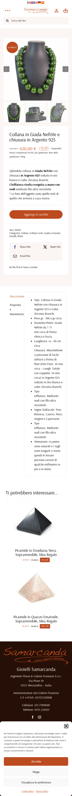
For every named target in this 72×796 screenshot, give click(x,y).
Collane (24, 233)
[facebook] (32, 717)
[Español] (43, 2)
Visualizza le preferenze (36, 782)
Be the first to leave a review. (23, 267)
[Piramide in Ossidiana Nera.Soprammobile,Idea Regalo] (36, 499)
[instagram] (39, 717)
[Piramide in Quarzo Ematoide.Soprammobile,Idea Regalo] (36, 565)
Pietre (20, 236)
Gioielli (12, 236)
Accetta (36, 761)
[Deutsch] (39, 2)
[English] (32, 2)
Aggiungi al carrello (36, 214)
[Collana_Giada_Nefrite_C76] (36, 69)
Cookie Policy (28, 791)
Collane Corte (36, 233)
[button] (66, 726)
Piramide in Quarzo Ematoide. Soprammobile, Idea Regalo (36, 618)
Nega (36, 772)
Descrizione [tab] (16, 296)
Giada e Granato (52, 233)
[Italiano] (29, 2)
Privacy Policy (42, 791)
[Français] (36, 2)
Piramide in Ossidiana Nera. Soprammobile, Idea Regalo (36, 552)
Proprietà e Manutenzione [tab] (16, 309)
